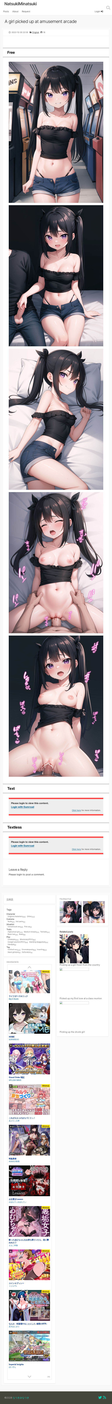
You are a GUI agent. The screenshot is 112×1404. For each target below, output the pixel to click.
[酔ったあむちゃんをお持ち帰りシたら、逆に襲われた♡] (29, 1222)
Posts (6, 11)
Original (35, 32)
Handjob (12, 944)
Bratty (22, 934)
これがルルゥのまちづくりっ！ (22, 1117)
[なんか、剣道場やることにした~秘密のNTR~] (29, 1306)
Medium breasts (31, 932)
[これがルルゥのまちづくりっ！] (29, 1100)
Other (31, 916)
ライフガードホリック (18, 996)
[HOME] (29, 1019)
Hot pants (20, 921)
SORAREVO (14, 1039)
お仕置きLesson (16, 1199)
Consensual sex (15, 927)
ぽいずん (12, 1367)
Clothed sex (14, 949)
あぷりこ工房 (14, 1120)
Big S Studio (14, 999)
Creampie (13, 939)
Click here (76, 810)
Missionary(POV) (28, 939)
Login (98, 11)
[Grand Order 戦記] (29, 1059)
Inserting (42, 949)
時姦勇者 (12, 1158)
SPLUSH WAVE (15, 1080)
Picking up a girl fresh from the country (80, 964)
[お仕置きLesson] (29, 1181)
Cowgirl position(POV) (18, 942)
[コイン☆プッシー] (29, 1265)
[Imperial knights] (29, 1346)
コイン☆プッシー (16, 1283)
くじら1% (13, 1285)
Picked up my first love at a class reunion (81, 998)
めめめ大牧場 (14, 1161)
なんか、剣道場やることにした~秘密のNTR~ (28, 1323)
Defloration (27, 952)
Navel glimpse (14, 952)
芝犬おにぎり (14, 1326)
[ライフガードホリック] (29, 982)
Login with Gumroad (22, 806)
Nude (11, 921)
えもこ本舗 (13, 1245)
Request (26, 11)
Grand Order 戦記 (16, 1077)
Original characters (17, 916)
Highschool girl (15, 932)
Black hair (13, 934)
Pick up (28, 927)
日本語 (10, 899)
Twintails (45, 932)
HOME (12, 1036)
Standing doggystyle (38, 942)
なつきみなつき (21, 1397)
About (15, 11)
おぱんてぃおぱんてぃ (17, 1202)
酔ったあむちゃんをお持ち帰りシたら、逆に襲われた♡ (29, 1241)
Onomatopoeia (29, 949)
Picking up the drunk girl (72, 1032)
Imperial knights (16, 1364)
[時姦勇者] (29, 1140)
